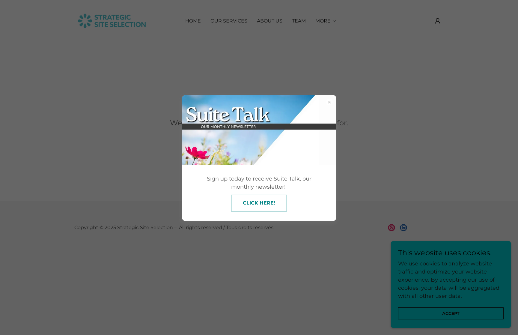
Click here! (259, 203)
